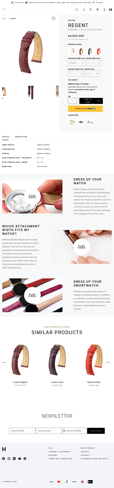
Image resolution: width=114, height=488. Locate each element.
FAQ (50, 448)
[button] (31, 92)
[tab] (6, 136)
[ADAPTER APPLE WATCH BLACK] (81, 122)
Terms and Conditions (60, 459)
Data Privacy (88, 448)
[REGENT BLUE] (90, 51)
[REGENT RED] (99, 51)
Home (4, 18)
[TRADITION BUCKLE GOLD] (72, 122)
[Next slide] (108, 362)
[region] (85, 52)
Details (6, 137)
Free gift (99, 2)
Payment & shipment (59, 452)
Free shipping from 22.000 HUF (78, 2)
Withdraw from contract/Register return (45, 2)
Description (21, 137)
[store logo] (111, 9)
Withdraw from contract (94, 459)
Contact (85, 455)
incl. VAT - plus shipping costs (78, 39)
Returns (53, 455)
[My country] (104, 9)
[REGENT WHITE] (72, 51)
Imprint (85, 452)
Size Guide (72, 80)
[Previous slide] (6, 362)
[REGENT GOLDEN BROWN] (81, 51)
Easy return (19, 2)
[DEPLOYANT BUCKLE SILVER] (90, 122)
